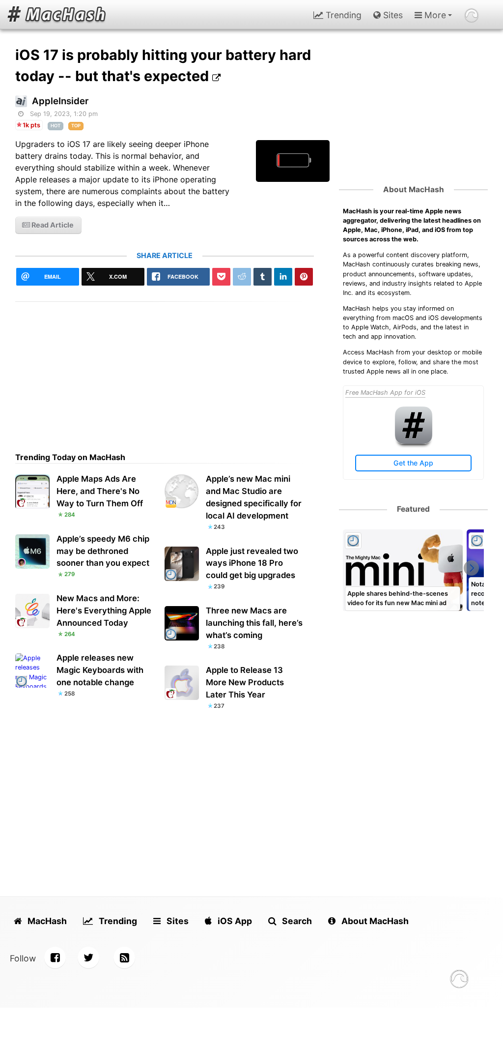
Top (76, 125)
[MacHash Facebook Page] (55, 957)
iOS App (234, 921)
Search (296, 921)
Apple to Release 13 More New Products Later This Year (245, 682)
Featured (413, 509)
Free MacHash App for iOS (385, 392)
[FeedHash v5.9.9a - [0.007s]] (459, 980)
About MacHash (413, 189)
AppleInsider (60, 101)
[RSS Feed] (124, 957)
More (434, 15)
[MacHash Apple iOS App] (413, 441)
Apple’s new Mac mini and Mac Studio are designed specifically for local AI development (254, 497)
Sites (392, 15)
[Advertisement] (164, 370)
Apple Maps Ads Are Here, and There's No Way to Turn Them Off (99, 491)
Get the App (413, 463)
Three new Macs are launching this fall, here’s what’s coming (254, 623)
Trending (342, 15)
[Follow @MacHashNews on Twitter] (88, 957)
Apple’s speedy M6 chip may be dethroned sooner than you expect (102, 551)
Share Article (165, 255)
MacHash (46, 921)
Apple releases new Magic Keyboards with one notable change (99, 670)
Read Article (52, 225)
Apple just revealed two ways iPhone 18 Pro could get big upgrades (252, 563)
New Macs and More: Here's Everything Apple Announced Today (103, 610)
